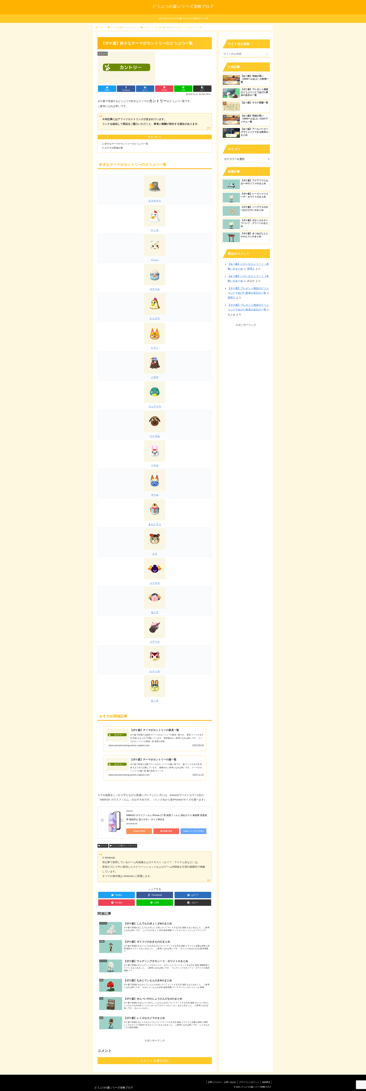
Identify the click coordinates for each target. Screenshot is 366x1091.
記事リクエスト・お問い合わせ (222, 1082)
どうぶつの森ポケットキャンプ (124, 846)
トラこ (155, 347)
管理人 (251, 268)
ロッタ (155, 700)
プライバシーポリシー (249, 1082)
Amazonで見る (139, 831)
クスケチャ (154, 200)
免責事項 (266, 1082)
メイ (154, 553)
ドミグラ (155, 318)
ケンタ (155, 230)
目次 (150, 137)
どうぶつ (104, 846)
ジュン (155, 259)
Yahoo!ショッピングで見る (193, 831)
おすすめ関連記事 (114, 147)
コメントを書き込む (154, 1060)
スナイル (155, 289)
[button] (266, 54)
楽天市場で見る (166, 831)
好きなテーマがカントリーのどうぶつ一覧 (126, 143)
